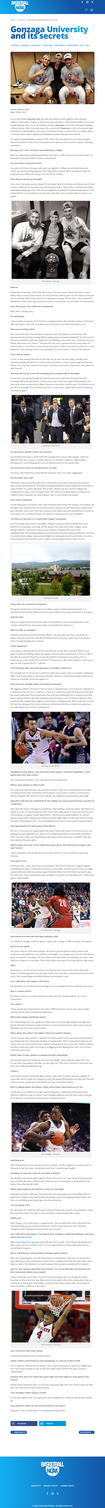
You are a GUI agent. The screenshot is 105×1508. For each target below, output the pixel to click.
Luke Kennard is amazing (27, 1242)
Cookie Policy (67, 1486)
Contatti (36, 1486)
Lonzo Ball (36, 45)
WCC (82, 45)
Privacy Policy (51, 1486)
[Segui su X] (92, 2)
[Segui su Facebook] (82, 2)
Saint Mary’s (72, 45)
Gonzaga (15, 45)
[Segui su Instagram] (87, 2)
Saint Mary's (60, 45)
